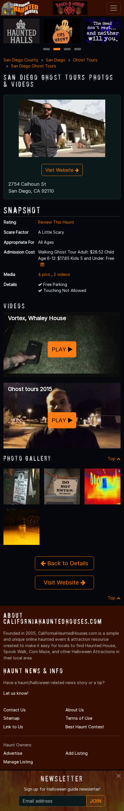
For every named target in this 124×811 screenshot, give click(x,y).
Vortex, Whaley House (37, 318)
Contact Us (14, 709)
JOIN (96, 801)
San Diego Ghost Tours (33, 65)
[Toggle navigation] (114, 8)
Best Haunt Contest (84, 726)
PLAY (60, 349)
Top (112, 458)
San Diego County (20, 59)
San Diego (55, 59)
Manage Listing (18, 761)
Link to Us (13, 726)
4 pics (44, 274)
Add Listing (76, 753)
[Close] (118, 776)
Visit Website (60, 170)
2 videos (62, 274)
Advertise (12, 753)
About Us (74, 709)
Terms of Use (78, 718)
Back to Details (67, 563)
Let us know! (15, 693)
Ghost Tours (85, 59)
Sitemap (11, 718)
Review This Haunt (56, 222)
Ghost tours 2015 (30, 389)
